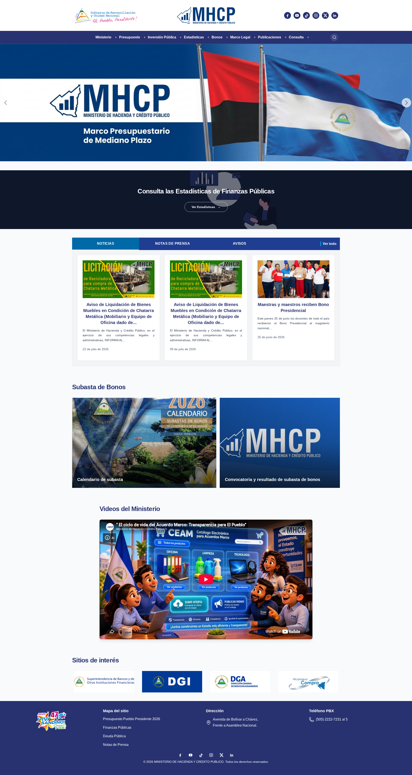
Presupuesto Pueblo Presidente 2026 (131, 719)
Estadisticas (194, 37)
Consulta (296, 37)
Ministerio (103, 37)
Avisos (239, 243)
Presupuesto (129, 37)
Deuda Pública (114, 736)
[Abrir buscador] (334, 37)
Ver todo (329, 244)
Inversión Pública (162, 37)
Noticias (105, 243)
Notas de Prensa (172, 243)
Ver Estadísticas (206, 207)
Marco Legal (240, 37)
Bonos (217, 37)
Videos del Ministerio (130, 508)
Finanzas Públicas (117, 727)
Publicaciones (269, 37)
